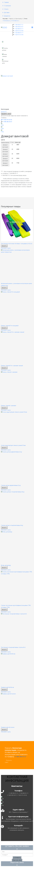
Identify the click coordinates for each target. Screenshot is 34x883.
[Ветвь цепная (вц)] (17, 547)
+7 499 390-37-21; (13, 793)
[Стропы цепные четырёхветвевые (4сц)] (17, 507)
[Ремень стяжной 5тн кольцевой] (17, 307)
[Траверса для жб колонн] (17, 709)
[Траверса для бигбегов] (17, 669)
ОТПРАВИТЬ (17, 857)
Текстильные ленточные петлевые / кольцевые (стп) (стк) (16, 243)
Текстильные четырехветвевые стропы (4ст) (13, 647)
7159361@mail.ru (7, 20)
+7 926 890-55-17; (23, 793)
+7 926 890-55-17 (18, 28)
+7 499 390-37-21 (18, 24)
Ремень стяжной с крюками (8, 405)
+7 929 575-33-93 (18, 30)
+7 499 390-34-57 (18, 26)
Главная (6, 2)
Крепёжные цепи (13, 59)
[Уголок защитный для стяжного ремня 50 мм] (17, 427)
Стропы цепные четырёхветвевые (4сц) (12, 525)
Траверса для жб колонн (7, 727)
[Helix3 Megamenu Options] (32, 27)
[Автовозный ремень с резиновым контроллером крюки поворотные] (17, 265)
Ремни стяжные (13, 54)
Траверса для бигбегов (7, 687)
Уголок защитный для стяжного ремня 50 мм (13, 445)
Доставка (6, 12)
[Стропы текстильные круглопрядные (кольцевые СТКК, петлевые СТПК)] (17, 587)
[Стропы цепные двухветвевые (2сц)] (17, 467)
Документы (7, 16)
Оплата (6, 9)
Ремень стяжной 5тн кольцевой (9, 325)
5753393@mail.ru (15, 20)
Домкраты (4, 111)
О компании (7, 5)
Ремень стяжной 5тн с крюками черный (12, 365)
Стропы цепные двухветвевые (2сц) (10, 485)
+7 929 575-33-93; (22, 795)
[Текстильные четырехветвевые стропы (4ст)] (17, 629)
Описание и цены (6, 248)
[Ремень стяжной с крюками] (17, 387)
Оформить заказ (6, 113)
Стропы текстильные (15, 41)
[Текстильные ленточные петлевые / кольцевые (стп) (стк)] (17, 225)
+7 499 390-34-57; (12, 795)
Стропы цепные (13, 48)
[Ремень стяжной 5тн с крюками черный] (17, 347)
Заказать (4, 246)
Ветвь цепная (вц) (6, 565)
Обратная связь (17, 860)
